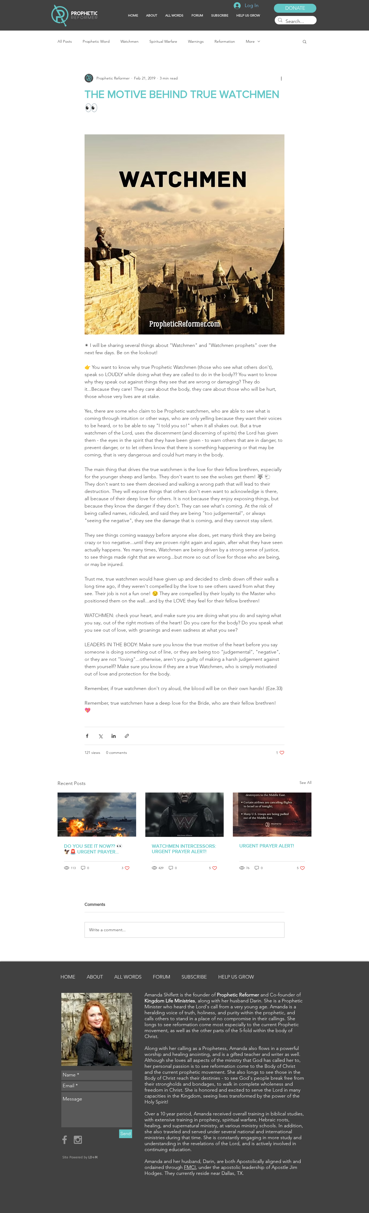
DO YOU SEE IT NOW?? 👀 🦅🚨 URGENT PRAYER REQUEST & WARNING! (93, 848)
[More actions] (281, 78)
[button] (219, 15)
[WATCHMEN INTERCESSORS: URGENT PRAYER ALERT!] (184, 815)
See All (305, 782)
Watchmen (129, 41)
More (250, 41)
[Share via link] (126, 735)
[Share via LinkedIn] (113, 735)
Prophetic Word (96, 41)
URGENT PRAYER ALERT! (266, 846)
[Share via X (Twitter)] (100, 735)
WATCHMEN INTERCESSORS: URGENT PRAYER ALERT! (184, 848)
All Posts (65, 41)
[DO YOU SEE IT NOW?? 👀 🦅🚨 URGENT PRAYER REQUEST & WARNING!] (97, 815)
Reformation (224, 41)
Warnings (196, 41)
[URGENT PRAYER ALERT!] (272, 815)
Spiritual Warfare (163, 41)
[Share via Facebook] (87, 735)
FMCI (190, 1167)
